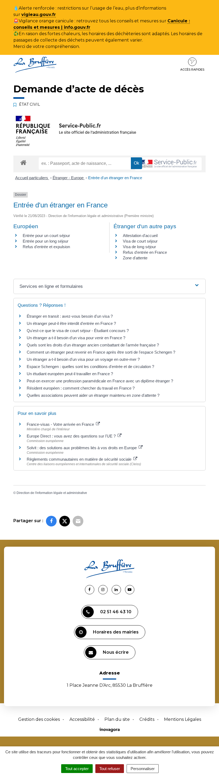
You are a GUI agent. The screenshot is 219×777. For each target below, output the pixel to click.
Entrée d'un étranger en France (115, 177)
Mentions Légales (182, 719)
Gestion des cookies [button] (39, 719)
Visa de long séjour (139, 246)
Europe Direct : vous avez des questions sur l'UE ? (72, 436)
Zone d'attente (135, 258)
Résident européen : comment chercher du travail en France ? (81, 388)
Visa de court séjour (140, 241)
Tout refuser (109, 768)
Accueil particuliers (32, 177)
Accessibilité (82, 719)
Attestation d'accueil (140, 235)
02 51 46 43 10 (115, 611)
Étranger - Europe (69, 177)
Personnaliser (143, 768)
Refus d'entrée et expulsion (46, 246)
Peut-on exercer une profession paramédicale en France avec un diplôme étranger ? (100, 381)
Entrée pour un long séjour (45, 241)
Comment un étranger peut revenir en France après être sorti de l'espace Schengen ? (101, 352)
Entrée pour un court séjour (46, 235)
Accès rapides (192, 69)
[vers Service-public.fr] (168, 163)
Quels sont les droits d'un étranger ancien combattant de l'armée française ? (93, 345)
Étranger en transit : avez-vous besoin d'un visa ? (70, 316)
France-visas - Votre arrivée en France (61, 424)
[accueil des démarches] (23, 162)
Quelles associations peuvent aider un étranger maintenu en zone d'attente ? (93, 395)
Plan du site (117, 719)
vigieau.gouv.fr (38, 14)
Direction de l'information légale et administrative (52, 493)
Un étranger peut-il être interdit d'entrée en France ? (71, 323)
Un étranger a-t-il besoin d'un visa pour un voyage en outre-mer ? (83, 359)
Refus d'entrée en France (145, 252)
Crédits (146, 719)
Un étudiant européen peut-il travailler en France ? (70, 373)
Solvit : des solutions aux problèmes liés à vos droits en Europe (82, 447)
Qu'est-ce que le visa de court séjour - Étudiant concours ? (78, 330)
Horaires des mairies (116, 632)
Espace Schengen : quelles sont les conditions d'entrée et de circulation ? (90, 366)
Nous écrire (116, 652)
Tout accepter (77, 768)
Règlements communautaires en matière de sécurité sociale (79, 459)
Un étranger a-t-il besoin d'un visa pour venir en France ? (76, 338)
